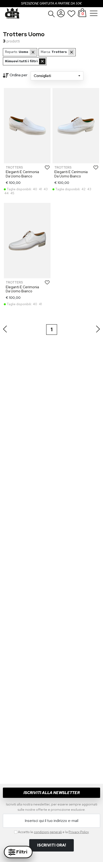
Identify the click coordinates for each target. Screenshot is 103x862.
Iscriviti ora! (51, 845)
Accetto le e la (53, 832)
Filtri (21, 852)
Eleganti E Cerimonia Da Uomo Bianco (22, 174)
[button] (51, 14)
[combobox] (57, 75)
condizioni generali (48, 832)
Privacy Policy (79, 832)
